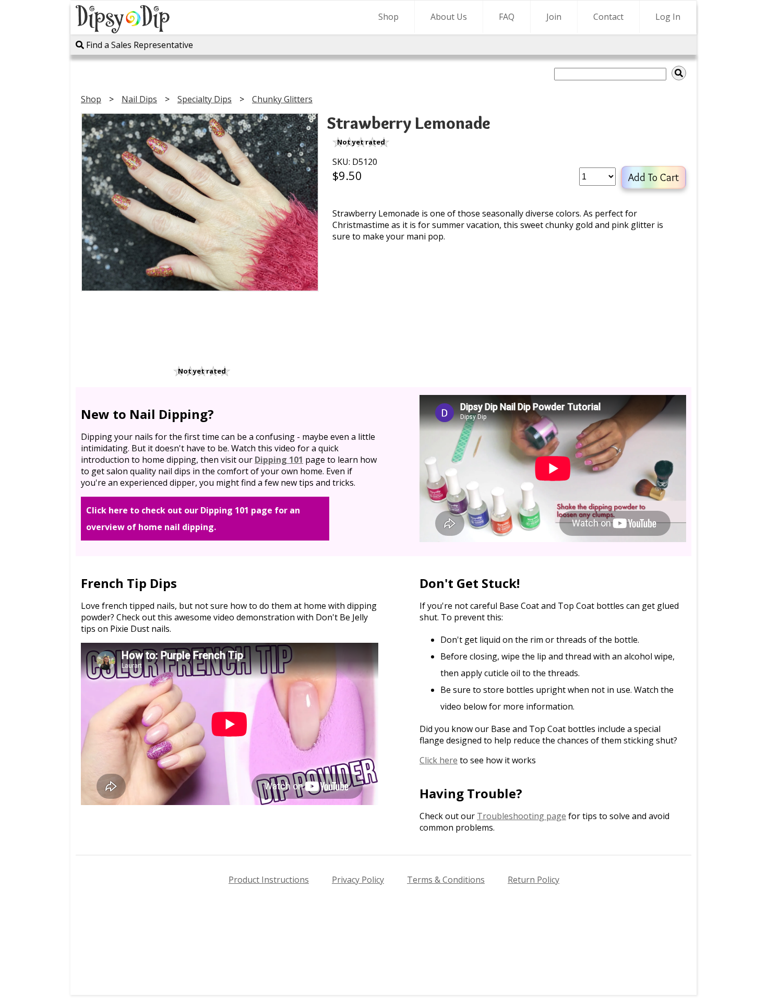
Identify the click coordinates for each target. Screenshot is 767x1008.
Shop (388, 16)
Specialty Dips (204, 99)
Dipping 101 (279, 459)
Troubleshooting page (521, 816)
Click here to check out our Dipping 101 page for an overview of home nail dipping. (193, 519)
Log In (667, 16)
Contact (608, 16)
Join (553, 16)
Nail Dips (139, 99)
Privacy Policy (358, 879)
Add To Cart (653, 177)
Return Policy (533, 879)
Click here (439, 760)
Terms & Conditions (446, 879)
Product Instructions (269, 879)
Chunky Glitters (282, 99)
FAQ (506, 16)
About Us (448, 16)
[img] (679, 73)
